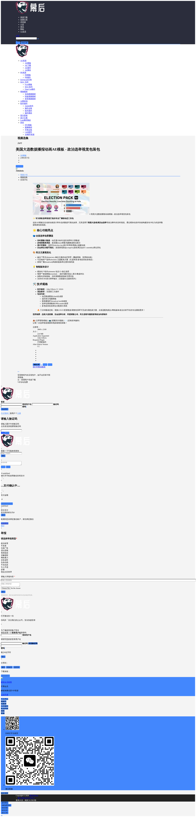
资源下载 (24, 17)
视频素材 (24, 92)
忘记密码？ (5, 413)
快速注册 (24, 43)
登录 (18, 43)
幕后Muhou (33, 795)
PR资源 (23, 73)
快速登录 (5, 409)
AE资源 (23, 61)
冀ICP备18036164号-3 (26, 798)
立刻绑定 (4, 523)
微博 (3, 667)
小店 (22, 24)
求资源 (23, 22)
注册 (19, 413)
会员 (23, 32)
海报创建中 (5, 676)
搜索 (3, 456)
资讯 (22, 27)
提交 (3, 592)
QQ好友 (9, 667)
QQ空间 (16, 667)
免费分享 (24, 20)
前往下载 (19, 166)
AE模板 (23, 155)
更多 (22, 123)
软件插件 (24, 103)
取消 (3, 433)
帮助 (22, 29)
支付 (3, 515)
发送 (7, 433)
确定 (3, 526)
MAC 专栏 (24, 82)
